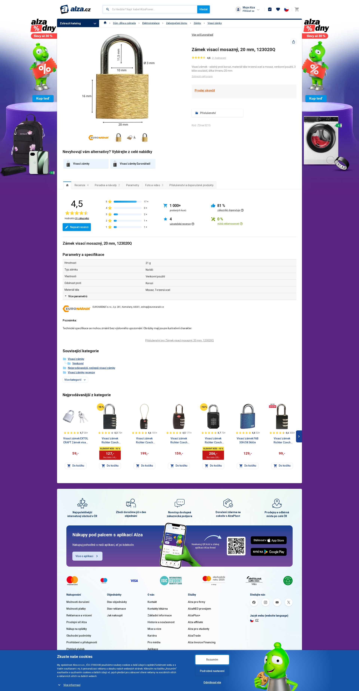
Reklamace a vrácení (79, 615)
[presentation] (67, 185)
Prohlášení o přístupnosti (81, 642)
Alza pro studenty (198, 628)
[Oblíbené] (278, 9)
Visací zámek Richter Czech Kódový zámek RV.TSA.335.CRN (179, 440)
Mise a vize (154, 628)
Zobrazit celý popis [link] (202, 76)
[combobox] (150, 9)
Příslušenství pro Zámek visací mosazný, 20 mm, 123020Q (179, 340)
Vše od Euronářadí (202, 34)
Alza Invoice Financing (202, 642)
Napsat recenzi (79, 227)
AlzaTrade (194, 635)
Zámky (197, 23)
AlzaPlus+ (194, 615)
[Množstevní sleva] (272, 405)
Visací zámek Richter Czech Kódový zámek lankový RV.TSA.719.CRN (144, 440)
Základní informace (160, 615)
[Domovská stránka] (105, 23)
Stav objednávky (117, 601)
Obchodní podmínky (78, 635)
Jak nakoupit (114, 615)
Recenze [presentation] (82, 185)
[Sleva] (100, 407)
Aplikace (153, 649)
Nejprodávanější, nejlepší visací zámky (91, 367)
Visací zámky (215, 23)
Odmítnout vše (212, 682)
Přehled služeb (75, 649)
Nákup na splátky (76, 628)
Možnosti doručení (77, 601)
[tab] (67, 185)
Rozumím (212, 659)
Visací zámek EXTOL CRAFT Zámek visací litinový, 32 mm (75, 440)
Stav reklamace (116, 608)
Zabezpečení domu (176, 23)
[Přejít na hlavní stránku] (75, 9)
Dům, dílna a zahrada (124, 23)
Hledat (204, 9)
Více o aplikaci (84, 556)
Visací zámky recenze (81, 372)
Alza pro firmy (196, 601)
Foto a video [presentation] (154, 185)
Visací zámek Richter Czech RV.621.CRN (213, 440)
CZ (257, 620)
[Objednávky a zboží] (270, 9)
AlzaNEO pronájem (199, 608)
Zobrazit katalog (70, 23)
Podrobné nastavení (212, 670)
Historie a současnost (161, 622)
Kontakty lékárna (158, 608)
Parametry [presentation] (132, 185)
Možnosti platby (76, 608)
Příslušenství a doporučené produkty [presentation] (191, 185)
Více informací (71, 685)
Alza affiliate (195, 622)
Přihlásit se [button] (248, 11)
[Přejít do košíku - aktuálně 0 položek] (296, 9)
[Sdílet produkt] (294, 42)
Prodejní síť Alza (76, 622)
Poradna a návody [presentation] (107, 185)
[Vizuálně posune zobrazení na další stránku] (299, 436)
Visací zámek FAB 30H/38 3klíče (247, 440)
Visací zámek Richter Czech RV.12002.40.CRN (109, 440)
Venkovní (78, 363)
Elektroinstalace (150, 23)
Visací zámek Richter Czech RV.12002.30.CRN (281, 440)
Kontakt (152, 601)
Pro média (154, 642)
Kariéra (152, 635)
